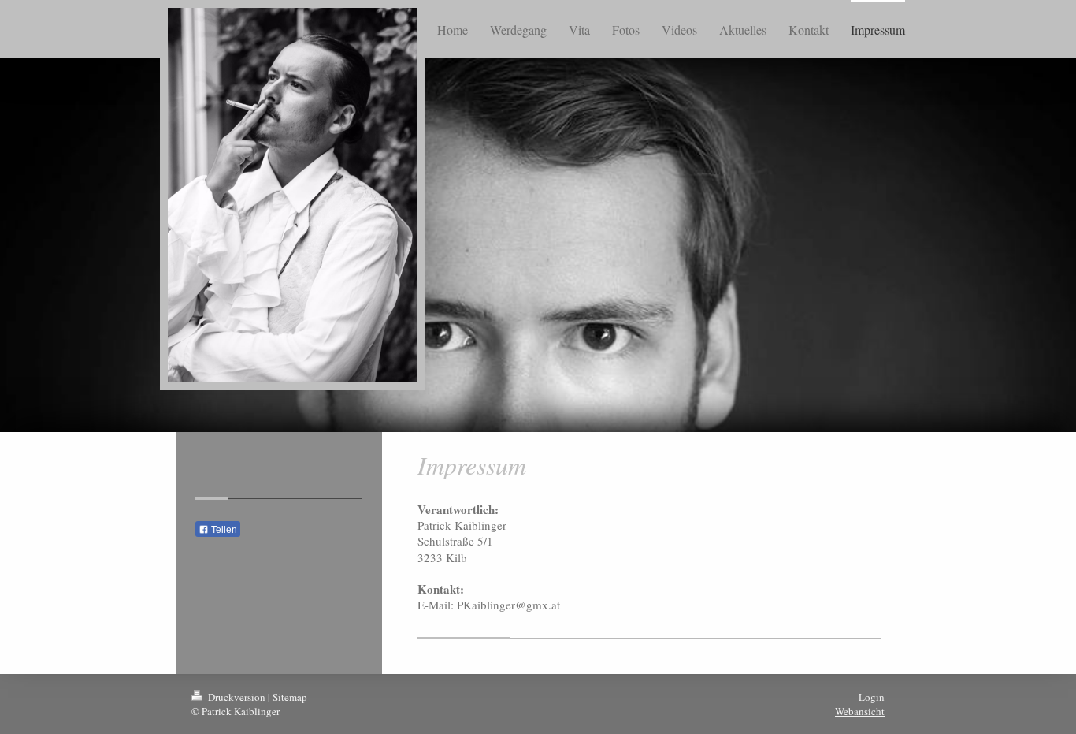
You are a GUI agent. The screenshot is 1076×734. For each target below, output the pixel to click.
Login (872, 697)
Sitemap (290, 697)
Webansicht (860, 711)
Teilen (223, 529)
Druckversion (237, 697)
